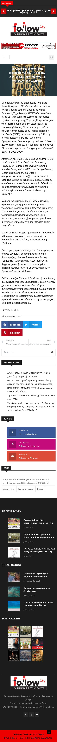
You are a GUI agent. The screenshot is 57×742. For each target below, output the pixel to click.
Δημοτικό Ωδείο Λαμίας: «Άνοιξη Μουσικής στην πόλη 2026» (31, 397)
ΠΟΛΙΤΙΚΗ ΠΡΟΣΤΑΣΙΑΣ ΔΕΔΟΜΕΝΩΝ (36, 738)
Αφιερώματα (8, 489)
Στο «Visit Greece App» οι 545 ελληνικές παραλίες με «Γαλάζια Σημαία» (38, 605)
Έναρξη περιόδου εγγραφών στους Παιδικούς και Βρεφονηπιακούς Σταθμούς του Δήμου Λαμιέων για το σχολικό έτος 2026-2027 (31, 407)
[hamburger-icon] (6, 57)
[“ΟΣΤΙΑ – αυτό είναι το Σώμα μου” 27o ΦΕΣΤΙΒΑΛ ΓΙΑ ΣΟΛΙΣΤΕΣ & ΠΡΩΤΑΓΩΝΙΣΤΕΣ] (13, 660)
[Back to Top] (49, 732)
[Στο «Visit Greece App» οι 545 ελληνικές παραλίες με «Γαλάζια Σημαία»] (14, 606)
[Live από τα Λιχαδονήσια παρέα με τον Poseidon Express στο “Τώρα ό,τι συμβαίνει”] (14, 577)
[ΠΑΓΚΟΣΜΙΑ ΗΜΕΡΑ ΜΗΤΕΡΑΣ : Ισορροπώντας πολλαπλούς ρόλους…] (14, 553)
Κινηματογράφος (25, 489)
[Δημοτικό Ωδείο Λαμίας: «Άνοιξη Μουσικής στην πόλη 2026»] (13, 648)
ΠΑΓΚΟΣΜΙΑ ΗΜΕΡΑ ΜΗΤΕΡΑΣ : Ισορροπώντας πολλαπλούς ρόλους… (29, 390)
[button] (3, 11)
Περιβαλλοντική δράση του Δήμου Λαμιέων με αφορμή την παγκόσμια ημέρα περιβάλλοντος (29, 382)
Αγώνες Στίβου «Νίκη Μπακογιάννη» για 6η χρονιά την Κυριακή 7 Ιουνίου (28, 11)
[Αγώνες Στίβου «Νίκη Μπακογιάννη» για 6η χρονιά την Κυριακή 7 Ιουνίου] (14, 524)
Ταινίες (40, 489)
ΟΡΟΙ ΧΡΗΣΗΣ (10, 738)
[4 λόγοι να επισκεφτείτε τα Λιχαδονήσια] (14, 592)
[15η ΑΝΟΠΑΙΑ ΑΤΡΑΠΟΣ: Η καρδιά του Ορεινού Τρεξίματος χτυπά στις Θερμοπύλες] (37, 660)
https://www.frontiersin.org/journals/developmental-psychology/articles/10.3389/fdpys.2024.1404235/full (26, 481)
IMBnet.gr (40, 734)
